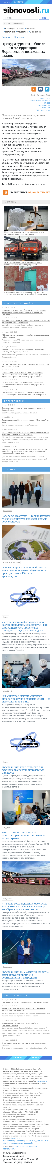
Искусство (7, 898)
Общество (22, 31)
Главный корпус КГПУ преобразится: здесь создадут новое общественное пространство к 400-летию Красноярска (24, 312)
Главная (6, 37)
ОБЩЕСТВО (45, 98)
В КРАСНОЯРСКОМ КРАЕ (40, 100)
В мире (20, 28)
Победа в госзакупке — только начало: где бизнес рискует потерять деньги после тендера (26, 518)
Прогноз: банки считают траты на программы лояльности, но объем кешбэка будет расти (26, 321)
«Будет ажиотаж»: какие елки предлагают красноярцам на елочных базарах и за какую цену (25, 433)
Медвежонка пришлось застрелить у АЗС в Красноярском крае (20, 1024)
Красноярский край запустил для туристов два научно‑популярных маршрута (23, 769)
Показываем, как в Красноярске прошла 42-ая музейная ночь (25, 421)
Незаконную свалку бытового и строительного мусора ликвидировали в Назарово (24, 233)
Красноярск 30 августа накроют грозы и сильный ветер (25, 1002)
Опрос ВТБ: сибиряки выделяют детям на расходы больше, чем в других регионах (23, 350)
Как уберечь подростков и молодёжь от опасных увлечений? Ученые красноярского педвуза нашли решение (23, 384)
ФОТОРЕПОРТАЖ (15, 401)
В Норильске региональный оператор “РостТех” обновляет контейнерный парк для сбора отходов (25, 293)
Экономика (35, 31)
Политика (10, 31)
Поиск (44, 17)
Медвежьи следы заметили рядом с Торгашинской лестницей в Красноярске (23, 1009)
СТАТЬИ (9, 469)
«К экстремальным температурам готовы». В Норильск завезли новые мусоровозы (23, 263)
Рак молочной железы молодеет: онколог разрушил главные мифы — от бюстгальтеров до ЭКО (26, 698)
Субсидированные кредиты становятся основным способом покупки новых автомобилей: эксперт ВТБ (24, 393)
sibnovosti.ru (42, 1081)
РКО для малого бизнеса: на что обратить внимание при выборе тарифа (25, 336)
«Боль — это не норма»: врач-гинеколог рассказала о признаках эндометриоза (23, 835)
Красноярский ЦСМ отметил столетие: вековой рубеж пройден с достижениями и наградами (25, 974)
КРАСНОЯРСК (19, 2)
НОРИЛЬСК (45, 108)
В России (30, 28)
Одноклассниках (39, 192)
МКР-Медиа (18, 23)
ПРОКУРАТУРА (44, 105)
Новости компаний (11, 562)
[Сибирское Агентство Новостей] (26, 9)
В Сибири (10, 28)
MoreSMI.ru (11, 1149)
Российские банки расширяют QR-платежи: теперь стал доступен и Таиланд (25, 365)
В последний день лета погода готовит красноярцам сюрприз (24, 1044)
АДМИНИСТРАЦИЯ (42, 110)
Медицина (7, 691)
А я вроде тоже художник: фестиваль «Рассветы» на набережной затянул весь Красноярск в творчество (24, 906)
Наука (5, 617)
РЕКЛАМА (35, 1057)
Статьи (7, 23)
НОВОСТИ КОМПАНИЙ (18, 303)
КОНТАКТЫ (17, 1057)
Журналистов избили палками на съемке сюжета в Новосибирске (23, 409)
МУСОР (47, 103)
